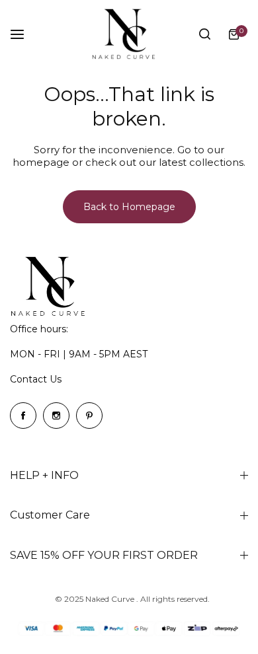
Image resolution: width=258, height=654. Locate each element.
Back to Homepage (129, 207)
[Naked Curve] (129, 34)
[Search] (204, 34)
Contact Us (36, 379)
